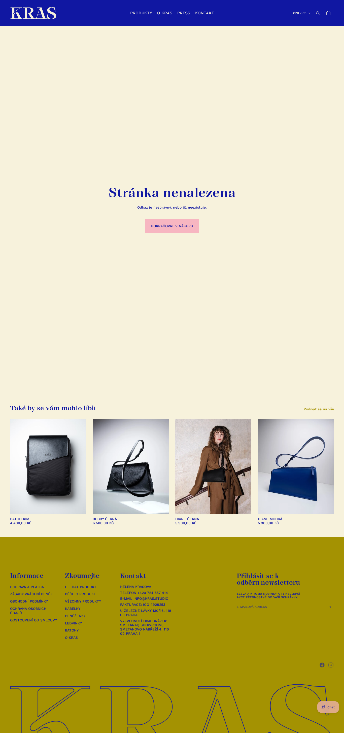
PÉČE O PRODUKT (80, 594)
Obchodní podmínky (29, 601)
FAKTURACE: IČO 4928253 (142, 605)
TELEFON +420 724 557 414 (144, 593)
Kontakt (133, 576)
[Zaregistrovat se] (330, 607)
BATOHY (72, 630)
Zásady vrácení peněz (31, 594)
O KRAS (71, 638)
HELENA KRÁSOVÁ (135, 587)
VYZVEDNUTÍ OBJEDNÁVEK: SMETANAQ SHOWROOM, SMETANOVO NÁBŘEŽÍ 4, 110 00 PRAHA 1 (144, 627)
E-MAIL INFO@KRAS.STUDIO (144, 598)
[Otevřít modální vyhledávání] (317, 13)
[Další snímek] (78, 466)
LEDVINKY (73, 623)
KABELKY (72, 609)
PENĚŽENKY (75, 616)
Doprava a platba (27, 587)
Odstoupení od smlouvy (33, 620)
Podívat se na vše (319, 409)
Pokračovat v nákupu (172, 226)
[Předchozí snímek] (17, 466)
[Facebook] (322, 665)
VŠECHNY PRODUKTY (83, 601)
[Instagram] (331, 665)
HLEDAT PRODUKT (80, 587)
